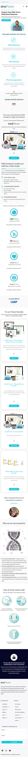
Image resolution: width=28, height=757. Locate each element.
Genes (16, 720)
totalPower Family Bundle (14, 432)
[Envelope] (10, 750)
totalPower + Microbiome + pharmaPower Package (14, 341)
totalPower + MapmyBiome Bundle (14, 385)
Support (4, 717)
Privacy (16, 706)
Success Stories (18, 717)
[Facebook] (2, 750)
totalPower (4, 704)
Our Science (17, 704)
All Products (5, 706)
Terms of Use (18, 709)
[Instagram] (6, 750)
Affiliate (4, 712)
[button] (26, 6)
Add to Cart (14, 158)
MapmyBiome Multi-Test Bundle (14, 472)
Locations (17, 715)
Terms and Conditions (20, 712)
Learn (3, 715)
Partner (4, 709)
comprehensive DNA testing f (13, 168)
